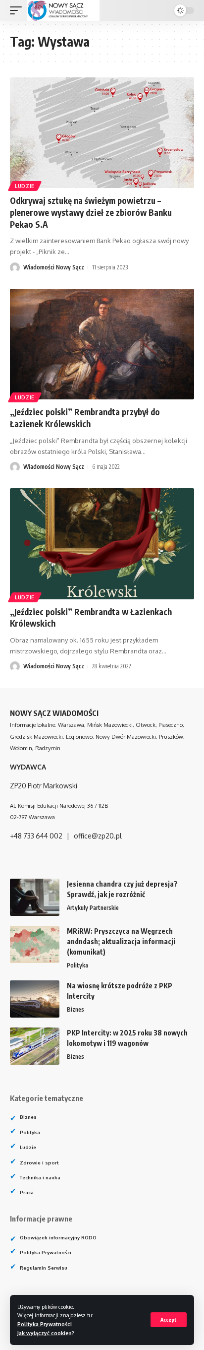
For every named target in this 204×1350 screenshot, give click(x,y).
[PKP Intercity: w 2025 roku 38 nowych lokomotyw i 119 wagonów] (34, 1046)
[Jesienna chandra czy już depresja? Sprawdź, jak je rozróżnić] (34, 897)
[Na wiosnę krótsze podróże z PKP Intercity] (34, 999)
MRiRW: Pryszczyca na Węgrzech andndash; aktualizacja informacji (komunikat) (121, 941)
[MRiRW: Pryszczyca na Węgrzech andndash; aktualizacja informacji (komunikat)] (34, 944)
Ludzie (25, 186)
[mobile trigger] (18, 10)
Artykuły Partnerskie (93, 907)
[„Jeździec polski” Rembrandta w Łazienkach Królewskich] (102, 543)
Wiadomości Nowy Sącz (53, 267)
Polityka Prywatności (44, 1324)
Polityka (77, 965)
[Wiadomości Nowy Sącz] (63, 10)
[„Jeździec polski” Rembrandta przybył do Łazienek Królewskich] (102, 344)
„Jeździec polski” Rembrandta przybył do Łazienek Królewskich (85, 417)
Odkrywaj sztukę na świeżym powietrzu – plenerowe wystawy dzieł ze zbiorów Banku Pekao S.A (91, 212)
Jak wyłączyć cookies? (45, 1333)
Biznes (75, 1009)
